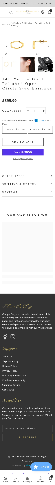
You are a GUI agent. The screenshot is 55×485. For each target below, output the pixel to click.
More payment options (23, 158)
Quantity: (11, 110)
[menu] (4, 12)
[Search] (11, 12)
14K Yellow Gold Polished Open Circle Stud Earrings (27, 83)
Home (5, 24)
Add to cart (23, 141)
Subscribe (27, 437)
